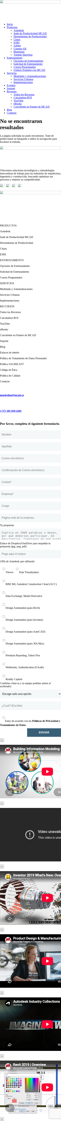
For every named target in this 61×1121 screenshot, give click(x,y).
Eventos (11, 85)
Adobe (17, 45)
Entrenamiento (14, 57)
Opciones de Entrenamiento (28, 60)
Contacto (11, 112)
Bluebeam (19, 51)
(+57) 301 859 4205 (11, 410)
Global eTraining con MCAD (29, 70)
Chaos (17, 39)
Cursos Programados (25, 67)
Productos (12, 27)
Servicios (12, 73)
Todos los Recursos (24, 94)
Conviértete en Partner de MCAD (32, 106)
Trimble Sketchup (23, 54)
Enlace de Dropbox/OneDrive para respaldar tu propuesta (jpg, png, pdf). (25, 545)
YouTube (18, 100)
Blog (9, 109)
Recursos (12, 91)
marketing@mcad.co (12, 395)
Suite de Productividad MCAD (30, 33)
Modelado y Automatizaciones (30, 76)
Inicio (10, 24)
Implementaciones (23, 82)
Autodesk (19, 30)
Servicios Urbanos (23, 79)
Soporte (11, 88)
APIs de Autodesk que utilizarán (17, 561)
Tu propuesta (7, 525)
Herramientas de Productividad (30, 36)
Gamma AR (20, 48)
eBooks (18, 103)
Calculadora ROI (23, 97)
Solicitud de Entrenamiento (28, 63)
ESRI (16, 42)
